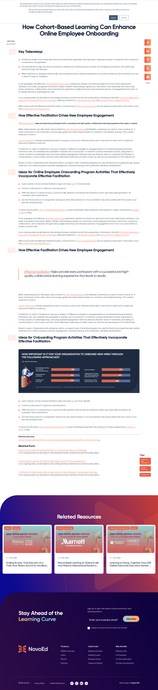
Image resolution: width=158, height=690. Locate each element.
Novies (8, 528)
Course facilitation (27, 140)
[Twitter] (147, 68)
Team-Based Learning (85, 100)
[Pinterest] (147, 59)
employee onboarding (55, 218)
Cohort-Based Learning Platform (33, 440)
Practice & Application (129, 98)
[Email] (147, 77)
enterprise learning (64, 528)
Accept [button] (113, 18)
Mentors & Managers (48, 100)
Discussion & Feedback (28, 100)
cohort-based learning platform (52, 210)
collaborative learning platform (36, 109)
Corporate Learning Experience (61, 440)
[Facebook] (147, 42)
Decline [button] (124, 18)
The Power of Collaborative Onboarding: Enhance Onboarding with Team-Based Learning (58, 472)
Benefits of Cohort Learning (88, 440)
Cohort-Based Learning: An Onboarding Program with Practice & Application (52, 461)
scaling (16, 528)
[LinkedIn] (147, 51)
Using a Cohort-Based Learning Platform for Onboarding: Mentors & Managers (53, 450)
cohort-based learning (86, 106)
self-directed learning (75, 129)
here (73, 184)
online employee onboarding (57, 84)
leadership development (118, 528)
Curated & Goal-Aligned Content (114, 100)
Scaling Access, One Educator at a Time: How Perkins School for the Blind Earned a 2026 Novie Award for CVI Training (26, 564)
